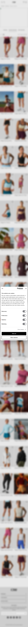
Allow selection (14, 337)
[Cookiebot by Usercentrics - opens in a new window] (17, 288)
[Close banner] (25, 288)
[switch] (24, 315)
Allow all (14, 333)
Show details (21, 329)
